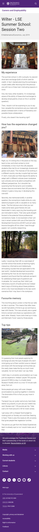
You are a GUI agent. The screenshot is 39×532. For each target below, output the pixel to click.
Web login (5, 487)
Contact (5, 471)
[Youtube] (19, 480)
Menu (3, 4)
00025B (10, 502)
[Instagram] (24, 480)
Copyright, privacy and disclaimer (13, 514)
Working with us (8, 455)
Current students (8, 461)
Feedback (5, 526)
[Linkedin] (9, 480)
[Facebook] (4, 480)
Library (5, 466)
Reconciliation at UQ (18, 443)
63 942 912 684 (11, 498)
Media (4, 450)
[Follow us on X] (14, 480)
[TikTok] (29, 480)
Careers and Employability (14, 10)
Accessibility (6, 518)
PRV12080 (11, 506)
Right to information (8, 522)
